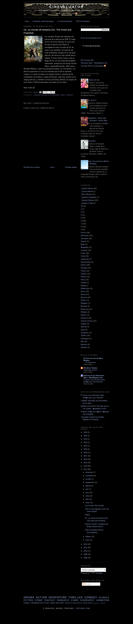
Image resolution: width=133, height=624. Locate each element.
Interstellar (91, 141)
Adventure (54, 95)
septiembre (90, 482)
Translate (98, 573)
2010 (86, 551)
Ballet (83, 244)
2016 (86, 459)
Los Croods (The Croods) (94, 506)
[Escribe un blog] (46, 92)
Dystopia (84, 268)
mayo (88, 496)
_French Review (87, 191)
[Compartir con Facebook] (51, 92)
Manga (83, 286)
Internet (84, 283)
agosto (88, 486)
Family (63, 95)
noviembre (90, 476)
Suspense (84, 333)
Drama (83, 265)
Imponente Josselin (90, 370)
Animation (84, 238)
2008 (86, 558)
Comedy (84, 250)
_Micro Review (86, 194)
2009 (86, 554)
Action (83, 233)
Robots (83, 315)
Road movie (85, 309)
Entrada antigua (71, 167)
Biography (84, 247)
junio (88, 492)
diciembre (89, 472)
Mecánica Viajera (90, 368)
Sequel (83, 324)
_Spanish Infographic (89, 197)
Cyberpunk (85, 259)
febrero (88, 537)
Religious (84, 303)
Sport (83, 330)
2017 (86, 456)
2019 (86, 449)
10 (82, 206)
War (82, 341)
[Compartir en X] (49, 92)
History (83, 277)
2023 (86, 442)
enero (88, 540)
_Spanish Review (40, 95)
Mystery (84, 297)
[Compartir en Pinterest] (53, 92)
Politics (83, 300)
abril (87, 499)
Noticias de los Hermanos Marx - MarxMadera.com (94, 377)
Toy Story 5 (92, 100)
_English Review (87, 188)
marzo (88, 503)
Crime (83, 256)
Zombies (84, 347)
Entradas (87, 584)
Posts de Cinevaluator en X (91, 38)
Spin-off (84, 327)
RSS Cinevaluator (83, 21)
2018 (86, 452)
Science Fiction (86, 321)
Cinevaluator (66, 7)
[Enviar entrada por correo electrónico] (40, 92)
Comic (83, 253)
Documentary (86, 262)
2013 (86, 469)
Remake (84, 306)
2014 (86, 466)
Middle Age (85, 288)
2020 (86, 446)
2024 (86, 439)
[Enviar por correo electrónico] (44, 92)
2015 (86, 463)
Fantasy (70, 95)
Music (83, 291)
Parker (87, 515)
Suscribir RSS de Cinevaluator (92, 66)
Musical (84, 294)
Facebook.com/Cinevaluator (43, 21)
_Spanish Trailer (87, 203)
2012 (86, 544)
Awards (83, 241)
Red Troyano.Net (87, 60)
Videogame (85, 338)
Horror (83, 280)
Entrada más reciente (32, 167)
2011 (86, 548)
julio (87, 489)
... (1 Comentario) (90, 362)
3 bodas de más (94, 80)
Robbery (84, 312)
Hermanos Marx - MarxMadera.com (94, 63)
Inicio (27, 21)
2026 (86, 432)
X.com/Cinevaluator (65, 21)
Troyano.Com (82, 608)
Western (84, 344)
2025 (86, 436)
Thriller (83, 336)
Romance (84, 318)
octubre (89, 479)
